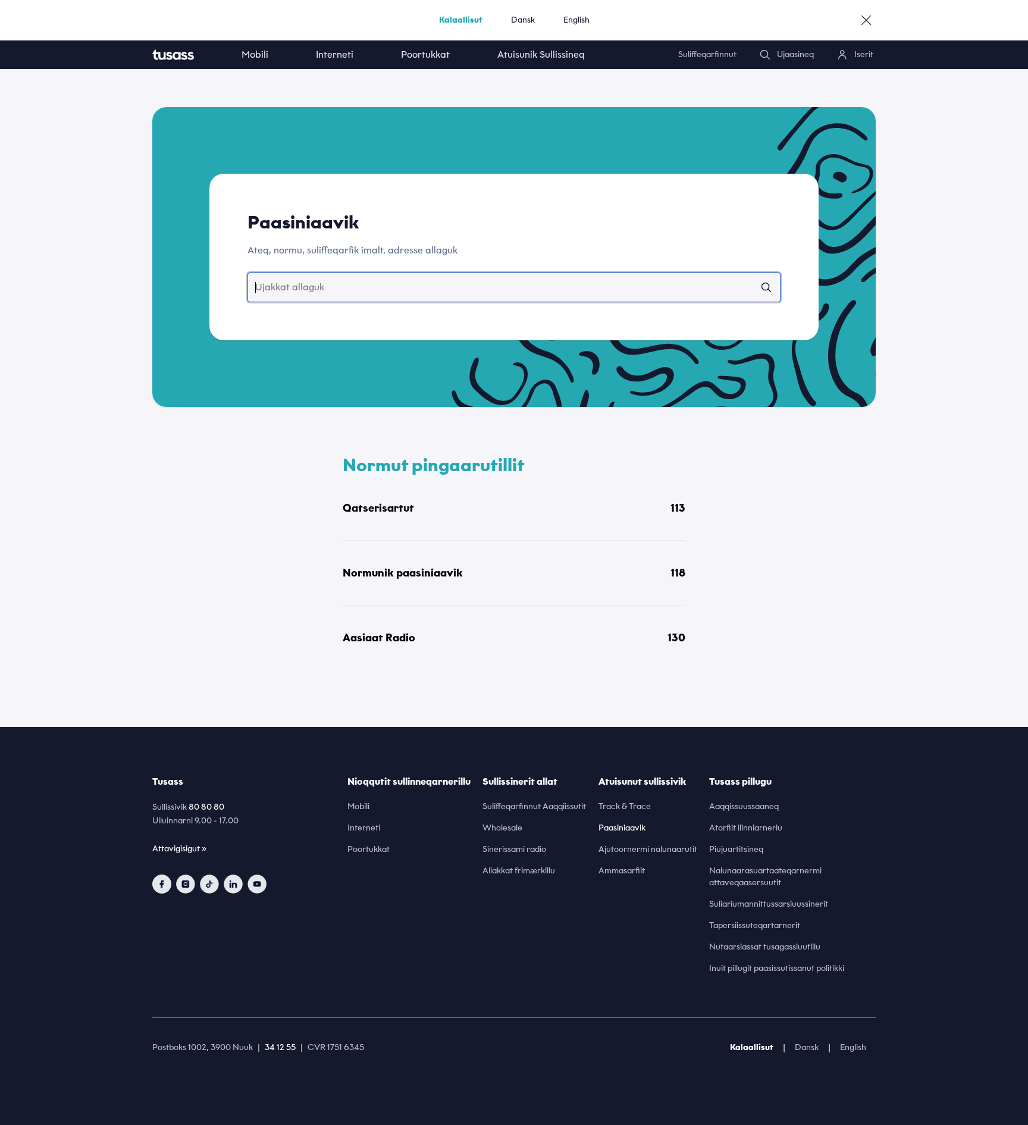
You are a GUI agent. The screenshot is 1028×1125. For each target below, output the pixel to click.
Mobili (255, 54)
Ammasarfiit (621, 871)
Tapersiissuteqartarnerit (754, 925)
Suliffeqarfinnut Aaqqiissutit (534, 806)
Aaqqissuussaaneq (744, 806)
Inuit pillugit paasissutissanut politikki (776, 968)
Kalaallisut (460, 20)
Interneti (334, 54)
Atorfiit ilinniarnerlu (745, 828)
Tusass (167, 781)
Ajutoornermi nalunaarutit (647, 849)
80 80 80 (206, 807)
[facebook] (161, 884)
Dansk (523, 20)
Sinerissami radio (514, 849)
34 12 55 (280, 1047)
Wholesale (502, 828)
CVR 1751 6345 (336, 1047)
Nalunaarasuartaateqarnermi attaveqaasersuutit (765, 877)
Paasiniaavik (621, 828)
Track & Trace (624, 806)
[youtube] (257, 884)
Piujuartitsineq (736, 849)
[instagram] (185, 884)
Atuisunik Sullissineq (541, 54)
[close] (866, 20)
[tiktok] (209, 884)
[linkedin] (233, 884)
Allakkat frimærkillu (518, 871)
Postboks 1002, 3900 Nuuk (202, 1047)
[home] (185, 55)
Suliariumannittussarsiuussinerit (768, 904)
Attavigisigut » (179, 849)
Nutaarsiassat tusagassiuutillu (764, 947)
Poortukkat (425, 54)
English (576, 20)
